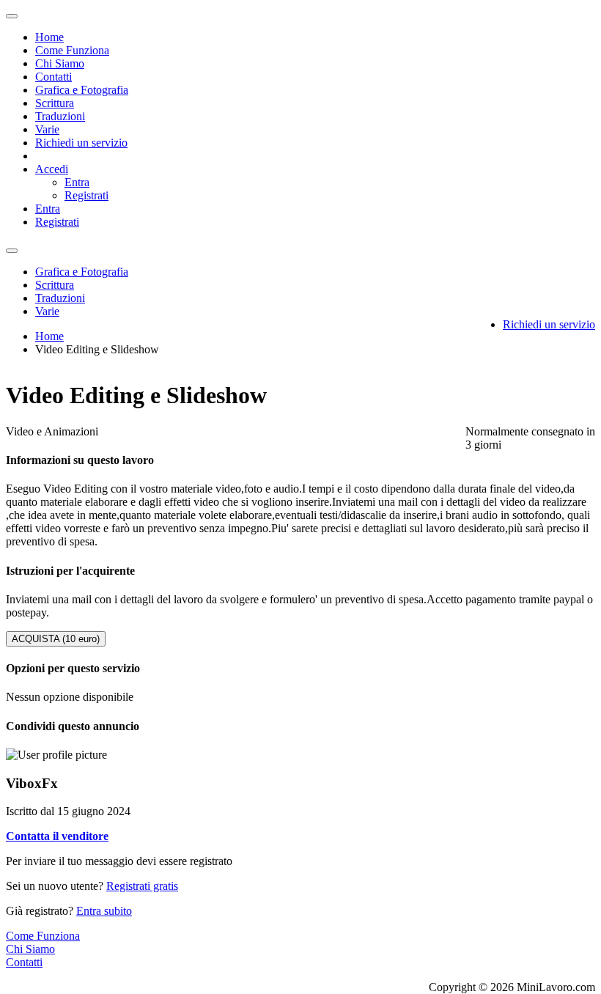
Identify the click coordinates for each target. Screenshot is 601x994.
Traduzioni (60, 116)
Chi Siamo (59, 63)
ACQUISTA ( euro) (56, 638)
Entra (76, 182)
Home (49, 37)
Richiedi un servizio (81, 142)
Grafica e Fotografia (81, 90)
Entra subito (104, 911)
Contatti (53, 76)
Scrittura (54, 103)
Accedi (51, 169)
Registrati (86, 195)
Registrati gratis (142, 886)
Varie (47, 129)
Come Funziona (72, 50)
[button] (57, 836)
